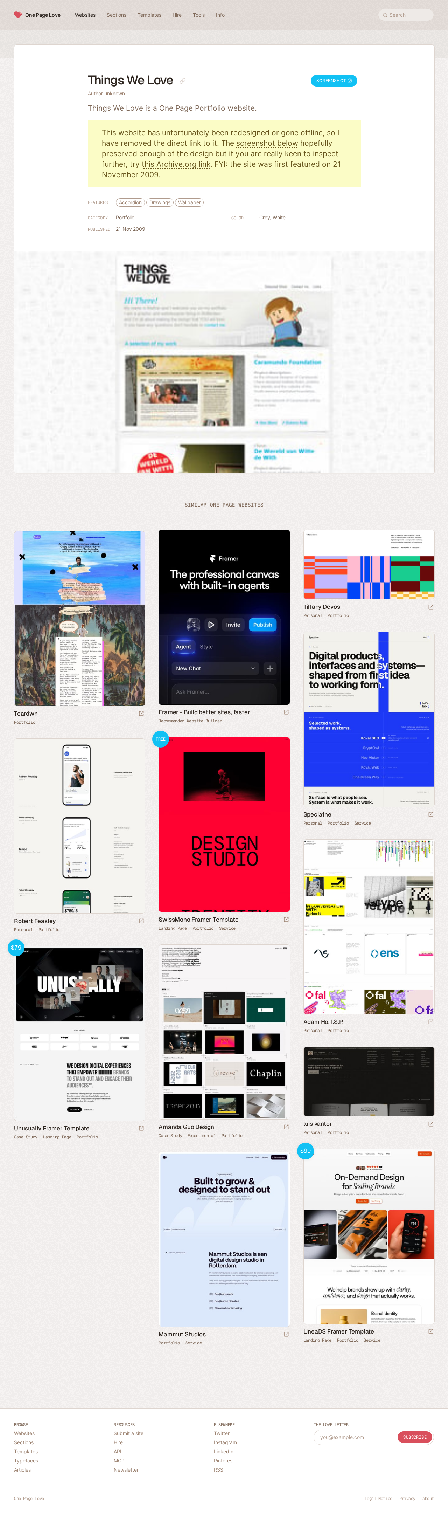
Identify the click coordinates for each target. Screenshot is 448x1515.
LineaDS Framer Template (338, 1331)
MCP (119, 1461)
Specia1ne (317, 814)
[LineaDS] (368, 1236)
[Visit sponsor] (286, 712)
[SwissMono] (224, 824)
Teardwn (26, 713)
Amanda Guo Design (186, 1127)
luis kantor (317, 1124)
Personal (312, 615)
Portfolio (125, 217)
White (279, 217)
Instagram (225, 1442)
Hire (118, 1442)
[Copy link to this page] (182, 81)
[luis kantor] (368, 1081)
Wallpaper (189, 202)
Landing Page (173, 928)
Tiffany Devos (321, 607)
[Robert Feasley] (79, 826)
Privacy (407, 1498)
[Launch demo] (286, 920)
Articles (22, 1470)
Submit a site (129, 1433)
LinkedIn (223, 1451)
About (428, 1498)
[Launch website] (431, 607)
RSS (218, 1470)
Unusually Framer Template (52, 1128)
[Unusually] (79, 1033)
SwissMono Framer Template (198, 919)
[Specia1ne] (368, 719)
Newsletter (126, 1470)
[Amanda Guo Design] (224, 1032)
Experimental (202, 1136)
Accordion (130, 202)
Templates (26, 1451)
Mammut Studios (182, 1334)
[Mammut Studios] (224, 1239)
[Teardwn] (79, 618)
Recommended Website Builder (190, 721)
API (117, 1451)
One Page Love (43, 15)
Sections (24, 1442)
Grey (264, 217)
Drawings (159, 202)
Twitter (222, 1433)
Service (363, 823)
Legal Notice (378, 1498)
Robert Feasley (35, 921)
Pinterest (224, 1461)
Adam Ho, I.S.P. (323, 1022)
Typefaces (26, 1461)
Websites (24, 1433)
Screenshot (332, 80)
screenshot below (267, 143)
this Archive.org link (176, 164)
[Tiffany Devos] (368, 564)
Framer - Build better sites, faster (204, 712)
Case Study (170, 1136)
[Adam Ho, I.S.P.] (368, 926)
